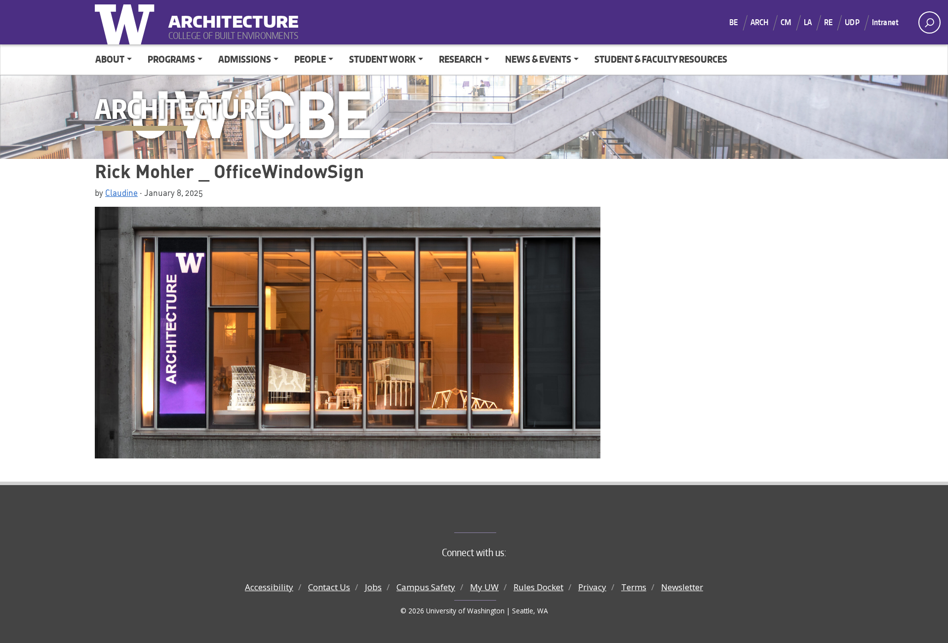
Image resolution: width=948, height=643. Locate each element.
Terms (633, 587)
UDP (852, 22)
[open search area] (929, 22)
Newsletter (682, 587)
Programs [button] (171, 59)
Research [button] (460, 59)
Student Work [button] (382, 59)
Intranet (885, 22)
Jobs (373, 587)
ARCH (759, 22)
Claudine (121, 192)
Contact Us (329, 587)
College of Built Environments (494, 516)
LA (808, 22)
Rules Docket (538, 587)
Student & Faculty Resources (660, 59)
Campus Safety (425, 587)
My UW (484, 587)
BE (733, 22)
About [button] (109, 59)
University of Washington (127, 22)
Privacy (592, 587)
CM (786, 22)
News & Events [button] (538, 59)
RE (828, 22)
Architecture (229, 15)
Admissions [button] (244, 59)
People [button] (310, 59)
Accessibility (269, 587)
